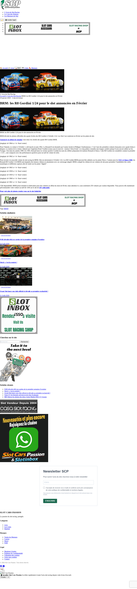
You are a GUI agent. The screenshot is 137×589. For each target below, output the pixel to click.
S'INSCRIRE (50, 501)
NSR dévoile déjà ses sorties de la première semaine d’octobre (25, 389)
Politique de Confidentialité (13, 553)
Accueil (2, 96)
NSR (6, 543)
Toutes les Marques (10, 537)
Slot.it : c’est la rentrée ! (12, 391)
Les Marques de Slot (11, 16)
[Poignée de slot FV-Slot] (19, 381)
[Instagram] (4, 566)
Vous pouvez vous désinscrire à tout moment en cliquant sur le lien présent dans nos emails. (67, 493)
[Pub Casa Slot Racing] (18, 412)
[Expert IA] (1, 571)
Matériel (7, 529)
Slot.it (6, 541)
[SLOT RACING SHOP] (47, 34)
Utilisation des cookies (11, 555)
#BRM (6, 209)
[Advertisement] (68, 51)
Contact (7, 559)
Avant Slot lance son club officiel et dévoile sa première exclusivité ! (27, 393)
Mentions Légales (10, 551)
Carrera (6, 539)
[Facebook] (1, 566)
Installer (3, 577)
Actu (6, 525)
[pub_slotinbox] (18, 333)
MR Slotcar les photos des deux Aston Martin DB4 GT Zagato (25, 397)
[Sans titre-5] (24, 461)
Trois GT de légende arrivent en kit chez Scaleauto (21, 395)
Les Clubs (7, 527)
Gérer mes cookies (10, 557)
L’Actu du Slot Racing (12, 12)
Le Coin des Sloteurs (11, 14)
